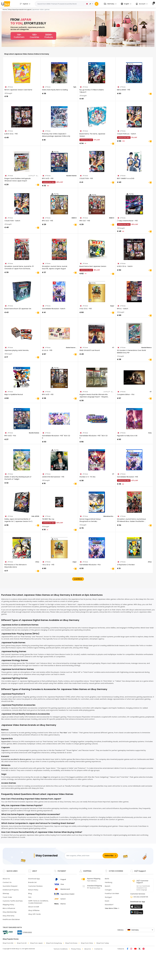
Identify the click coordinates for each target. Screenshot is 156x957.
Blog (30, 893)
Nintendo (4, 768)
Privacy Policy (76, 949)
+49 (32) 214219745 (140, 897)
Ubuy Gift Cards (34, 914)
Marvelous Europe (108, 516)
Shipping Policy (8, 905)
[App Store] (136, 907)
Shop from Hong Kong (54, 943)
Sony (150, 433)
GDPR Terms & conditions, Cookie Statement (38, 902)
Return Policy (33, 890)
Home (5, 9)
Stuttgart (108, 897)
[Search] (96, 4)
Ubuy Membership (10, 912)
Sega (45, 777)
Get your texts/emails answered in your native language (143, 888)
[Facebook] (127, 949)
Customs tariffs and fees (13, 901)
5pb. (75, 87)
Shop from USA (8, 943)
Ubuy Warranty (8, 916)
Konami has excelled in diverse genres (16, 759)
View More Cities (111, 908)
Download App (34, 879)
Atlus (37, 562)
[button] (110, 4)
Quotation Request (10, 886)
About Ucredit (33, 907)
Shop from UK (22, 943)
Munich (107, 886)
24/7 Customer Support (142, 882)
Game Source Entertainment (71, 347)
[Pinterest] (143, 949)
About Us (6, 879)
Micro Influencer (9, 908)
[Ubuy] (6, 3)
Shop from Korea (71, 943)
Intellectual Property (11, 890)
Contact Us (7, 882)
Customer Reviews (35, 886)
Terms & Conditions (60, 949)
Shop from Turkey (102, 943)
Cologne (108, 890)
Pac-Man (63, 733)
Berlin (107, 879)
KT (113, 347)
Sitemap (6, 893)
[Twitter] (139, 949)
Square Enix (5, 741)
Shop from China (87, 943)
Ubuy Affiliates (33, 910)
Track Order (7, 897)
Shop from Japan (36, 943)
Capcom (4, 750)
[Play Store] (136, 913)
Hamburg (108, 882)
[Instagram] (131, 949)
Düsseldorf (109, 905)
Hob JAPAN (35, 516)
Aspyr (112, 306)
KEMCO (74, 218)
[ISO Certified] (23, 932)
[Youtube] (135, 949)
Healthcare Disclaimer (11, 919)
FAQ (29, 897)
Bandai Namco (146, 347)
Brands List (32, 882)
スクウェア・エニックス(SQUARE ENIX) (33, 176)
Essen (107, 901)
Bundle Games (71, 176)
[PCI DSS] (8, 932)
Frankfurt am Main (112, 893)
